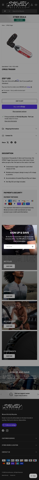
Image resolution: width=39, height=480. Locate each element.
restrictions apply (19, 241)
